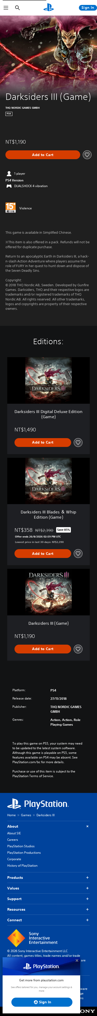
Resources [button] (16, 909)
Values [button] (13, 888)
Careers (12, 839)
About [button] (12, 826)
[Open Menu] (6, 8)
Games (26, 815)
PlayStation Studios (21, 846)
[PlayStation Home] (48, 8)
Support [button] (14, 898)
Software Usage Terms (80, 993)
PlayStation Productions (24, 852)
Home (11, 815)
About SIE (14, 833)
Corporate (14, 859)
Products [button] (15, 877)
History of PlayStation (22, 865)
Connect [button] (14, 920)
